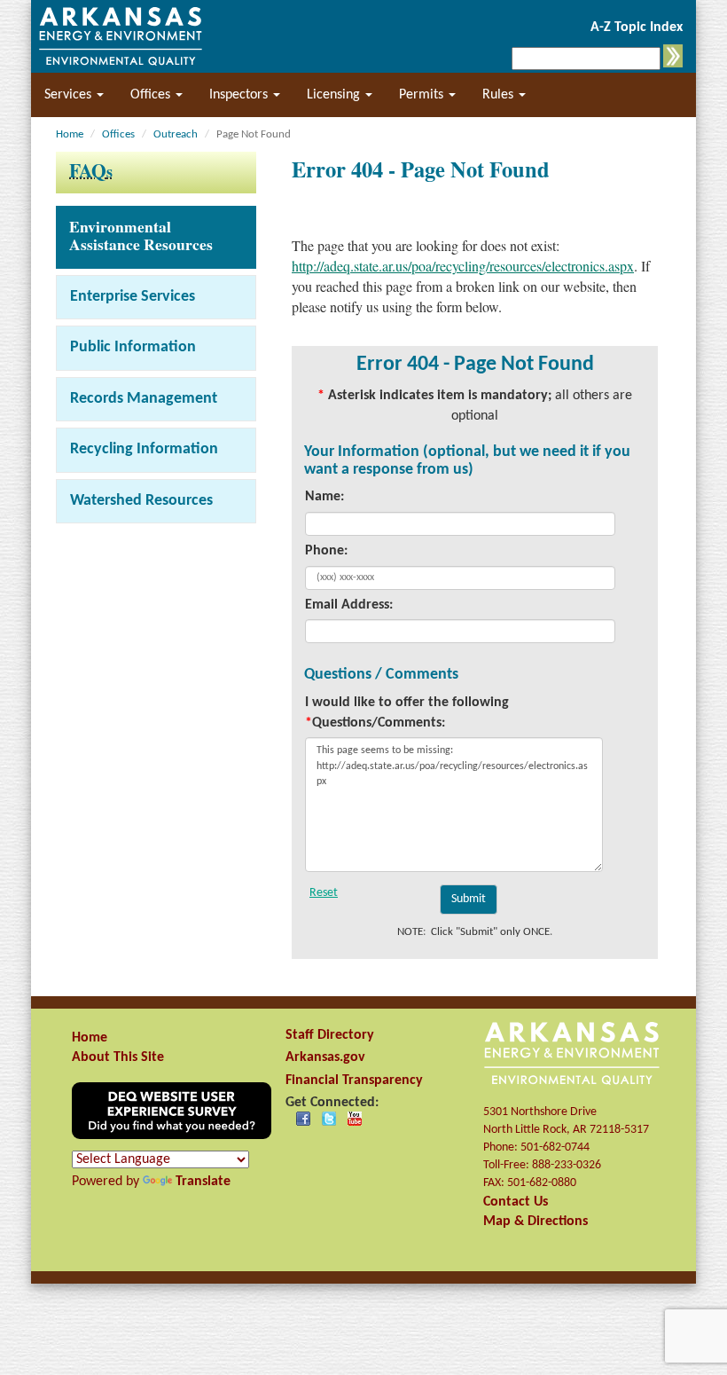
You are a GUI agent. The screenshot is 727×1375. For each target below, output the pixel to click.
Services (69, 95)
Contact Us (515, 1202)
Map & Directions (535, 1221)
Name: (324, 497)
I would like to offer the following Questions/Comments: (407, 712)
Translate (203, 1182)
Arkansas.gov (325, 1057)
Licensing (335, 95)
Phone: (326, 551)
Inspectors (240, 95)
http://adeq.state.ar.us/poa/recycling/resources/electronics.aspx (463, 265)
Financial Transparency (354, 1080)
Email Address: (349, 605)
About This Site (118, 1057)
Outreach (175, 134)
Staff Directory (329, 1035)
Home (69, 134)
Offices (152, 95)
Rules (499, 95)
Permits (423, 95)
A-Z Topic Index (636, 27)
